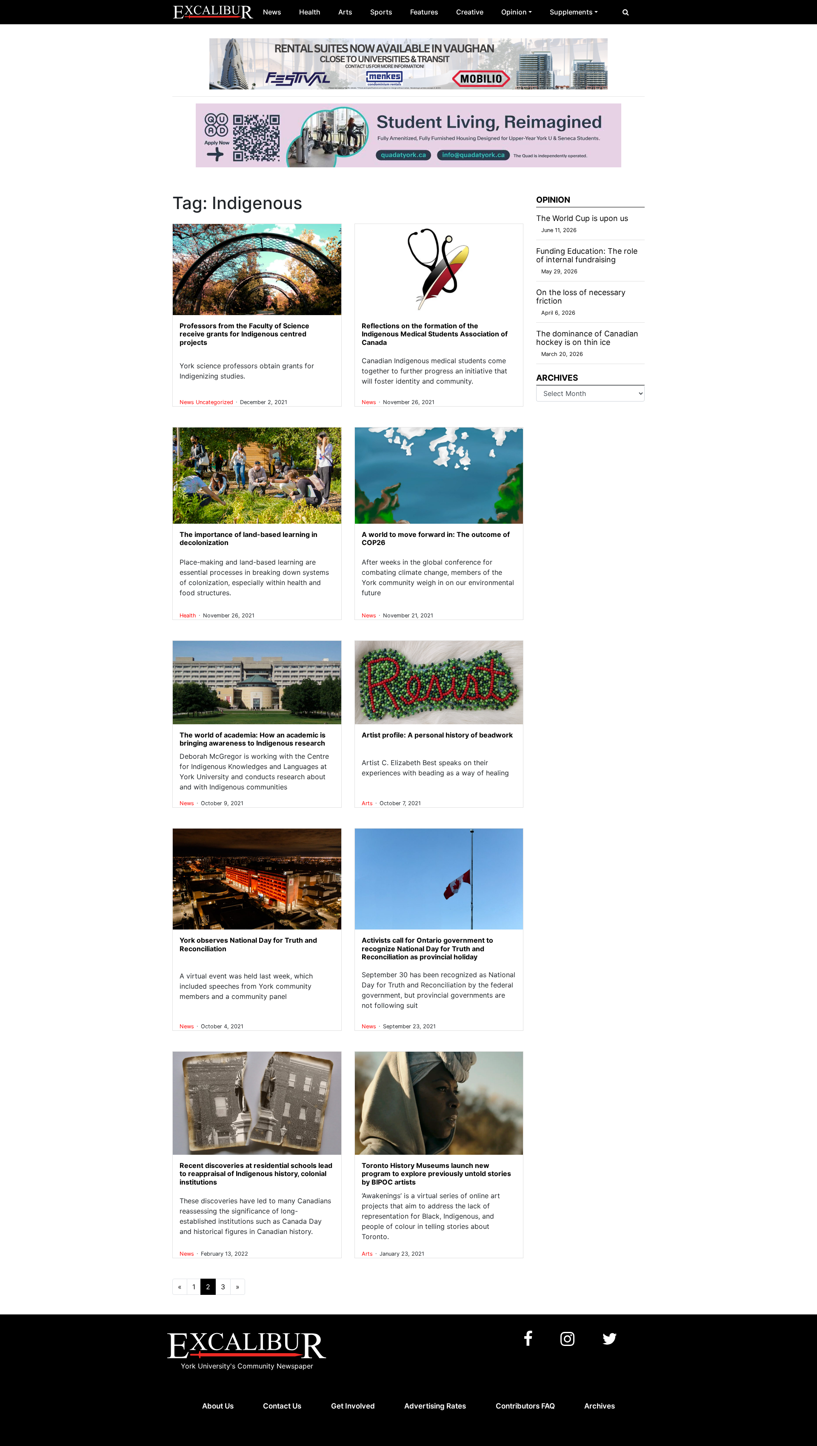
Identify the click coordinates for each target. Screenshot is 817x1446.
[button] (626, 12)
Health (309, 12)
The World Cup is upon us (582, 218)
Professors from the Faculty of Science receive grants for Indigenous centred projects (244, 333)
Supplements (571, 12)
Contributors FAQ (525, 1406)
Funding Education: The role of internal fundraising (586, 255)
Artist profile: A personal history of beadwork (437, 735)
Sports (381, 12)
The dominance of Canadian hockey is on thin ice (587, 338)
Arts (345, 12)
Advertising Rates (435, 1406)
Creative (469, 12)
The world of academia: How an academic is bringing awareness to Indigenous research (253, 739)
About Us (218, 1406)
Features (424, 12)
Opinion (514, 12)
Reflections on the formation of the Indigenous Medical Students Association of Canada (435, 333)
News (272, 12)
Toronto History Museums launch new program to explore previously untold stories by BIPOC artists (436, 1173)
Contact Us (282, 1406)
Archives (599, 1406)
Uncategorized (215, 402)
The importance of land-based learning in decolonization (248, 538)
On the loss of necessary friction (581, 296)
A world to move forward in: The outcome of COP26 (436, 538)
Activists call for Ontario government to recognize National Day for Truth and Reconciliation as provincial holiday (427, 948)
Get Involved (353, 1406)
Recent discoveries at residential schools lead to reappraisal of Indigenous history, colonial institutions (256, 1173)
